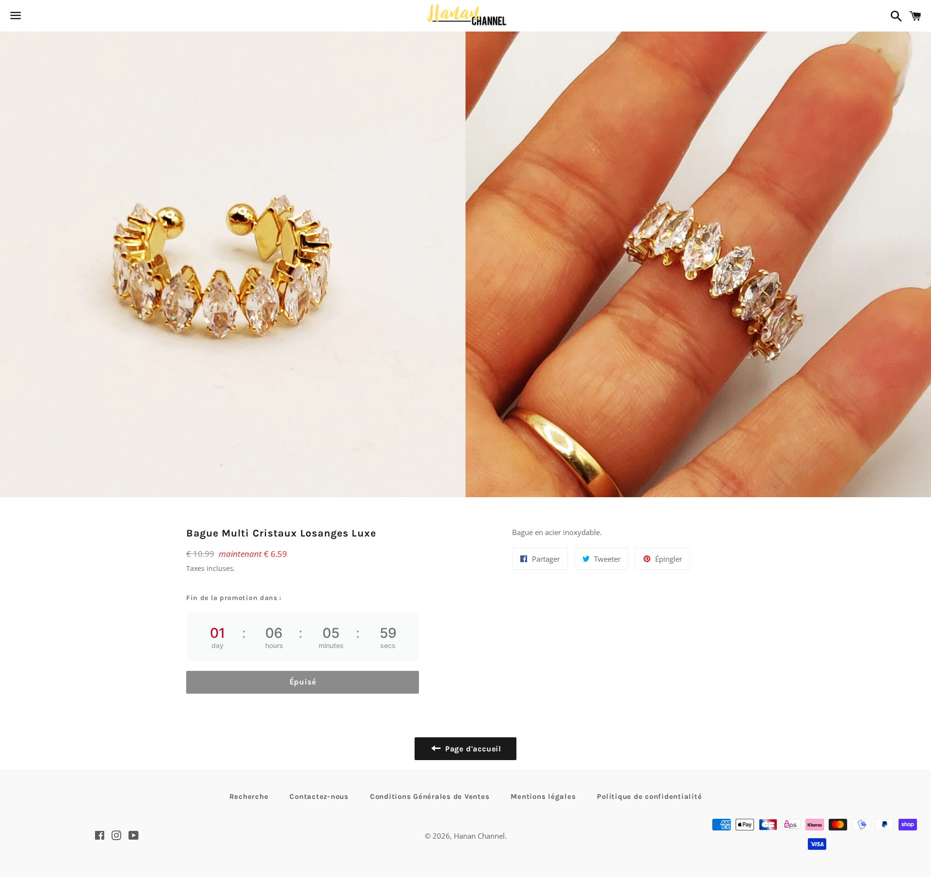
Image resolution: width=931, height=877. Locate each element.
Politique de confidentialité (649, 796)
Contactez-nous (319, 796)
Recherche (249, 796)
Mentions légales (543, 796)
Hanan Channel (479, 836)
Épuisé (302, 681)
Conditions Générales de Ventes (430, 796)
